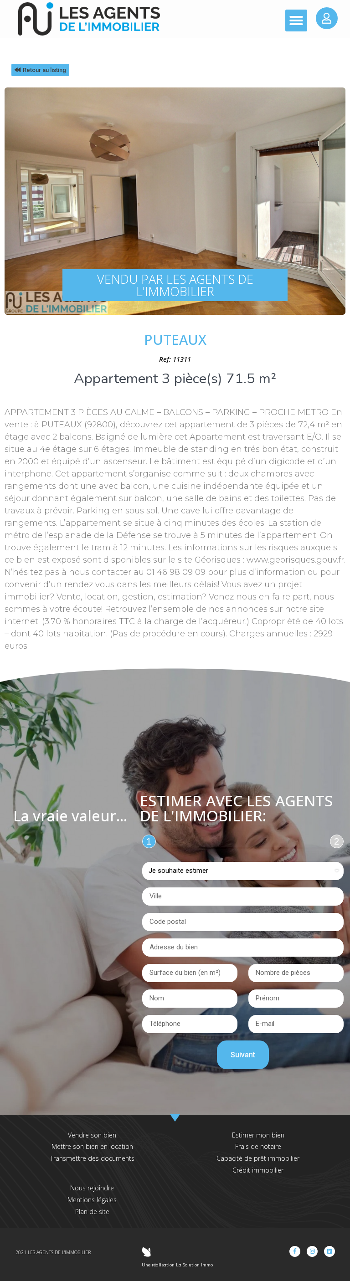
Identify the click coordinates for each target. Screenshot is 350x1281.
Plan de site (92, 1211)
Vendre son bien (92, 1135)
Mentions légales (92, 1199)
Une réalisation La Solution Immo (177, 1265)
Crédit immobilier (257, 1170)
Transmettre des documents (92, 1158)
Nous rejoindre (92, 1188)
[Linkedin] (329, 1251)
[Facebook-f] (294, 1251)
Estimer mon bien (258, 1135)
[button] (296, 20)
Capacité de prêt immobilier (257, 1158)
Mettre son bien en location (92, 1146)
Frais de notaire (258, 1146)
